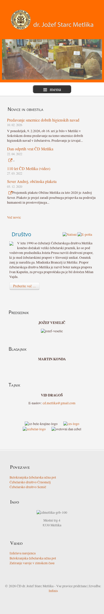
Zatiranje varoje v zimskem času (32, 563)
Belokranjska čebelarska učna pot (33, 477)
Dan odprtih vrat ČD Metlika (30, 148)
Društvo (21, 234)
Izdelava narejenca (23, 553)
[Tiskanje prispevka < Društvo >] (70, 234)
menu (55, 89)
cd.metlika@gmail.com (59, 403)
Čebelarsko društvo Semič (28, 487)
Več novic (14, 217)
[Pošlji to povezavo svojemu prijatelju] (84, 234)
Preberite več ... (24, 286)
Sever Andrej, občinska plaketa (32, 181)
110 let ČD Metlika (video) (28, 168)
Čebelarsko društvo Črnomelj (30, 482)
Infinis (53, 590)
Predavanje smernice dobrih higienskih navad (43, 120)
